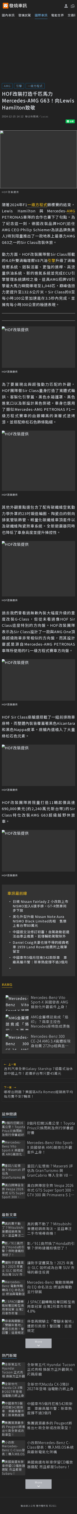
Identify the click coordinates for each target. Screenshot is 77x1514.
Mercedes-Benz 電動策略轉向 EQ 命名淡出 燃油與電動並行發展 (50, 1287)
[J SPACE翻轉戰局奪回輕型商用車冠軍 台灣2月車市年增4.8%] (13, 1307)
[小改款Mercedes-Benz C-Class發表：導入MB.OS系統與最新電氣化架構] (13, 1448)
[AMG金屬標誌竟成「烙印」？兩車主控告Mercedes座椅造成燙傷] (17, 1022)
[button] (72, 5)
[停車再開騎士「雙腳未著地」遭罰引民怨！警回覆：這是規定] (13, 1327)
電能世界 (57, 15)
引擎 (19, 86)
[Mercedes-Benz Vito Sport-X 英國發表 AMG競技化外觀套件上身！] (17, 1003)
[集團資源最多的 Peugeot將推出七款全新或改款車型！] (13, 1428)
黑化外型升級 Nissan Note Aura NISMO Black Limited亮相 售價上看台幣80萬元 (40, 921)
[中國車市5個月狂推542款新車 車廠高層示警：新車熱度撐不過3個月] (13, 1409)
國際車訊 (41, 15)
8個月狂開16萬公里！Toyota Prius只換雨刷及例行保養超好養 (51, 1128)
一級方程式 (35, 86)
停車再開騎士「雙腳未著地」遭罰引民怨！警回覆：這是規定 (50, 1326)
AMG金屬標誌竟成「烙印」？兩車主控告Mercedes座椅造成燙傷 (50, 1022)
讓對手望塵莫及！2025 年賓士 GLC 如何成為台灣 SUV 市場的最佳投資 (51, 1267)
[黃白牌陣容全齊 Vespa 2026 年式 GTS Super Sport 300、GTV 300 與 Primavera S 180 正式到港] (13, 1191)
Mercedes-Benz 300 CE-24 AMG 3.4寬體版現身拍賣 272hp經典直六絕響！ (51, 1041)
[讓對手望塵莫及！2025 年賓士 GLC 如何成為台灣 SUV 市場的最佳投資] (13, 1268)
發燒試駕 (24, 15)
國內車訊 (8, 15)
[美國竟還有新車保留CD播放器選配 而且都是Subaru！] (13, 1467)
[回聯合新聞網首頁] (5, 5)
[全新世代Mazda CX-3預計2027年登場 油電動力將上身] (13, 1390)
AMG (7, 86)
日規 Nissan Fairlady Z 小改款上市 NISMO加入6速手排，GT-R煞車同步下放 (41, 905)
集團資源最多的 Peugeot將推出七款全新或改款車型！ (49, 1425)
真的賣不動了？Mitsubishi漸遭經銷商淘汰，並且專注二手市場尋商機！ (49, 1228)
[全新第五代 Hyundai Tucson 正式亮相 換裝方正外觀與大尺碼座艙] (13, 1370)
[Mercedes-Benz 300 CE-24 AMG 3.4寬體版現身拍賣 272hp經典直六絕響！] (17, 1042)
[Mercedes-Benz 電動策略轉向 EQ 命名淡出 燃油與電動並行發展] (13, 1288)
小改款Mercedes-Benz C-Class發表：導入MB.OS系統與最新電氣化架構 (50, 1447)
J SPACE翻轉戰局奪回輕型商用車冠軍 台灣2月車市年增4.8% (51, 1306)
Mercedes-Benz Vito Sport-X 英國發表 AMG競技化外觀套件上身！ (49, 1002)
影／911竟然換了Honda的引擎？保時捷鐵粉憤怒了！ (51, 1245)
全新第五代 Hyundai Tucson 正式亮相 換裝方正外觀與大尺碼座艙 (51, 1369)
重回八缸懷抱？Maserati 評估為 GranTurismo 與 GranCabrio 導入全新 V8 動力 (50, 1171)
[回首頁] (18, 5)
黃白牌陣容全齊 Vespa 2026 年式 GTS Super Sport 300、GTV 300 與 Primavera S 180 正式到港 (51, 1190)
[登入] (66, 6)
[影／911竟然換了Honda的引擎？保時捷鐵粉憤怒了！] (13, 1249)
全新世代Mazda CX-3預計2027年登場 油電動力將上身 (50, 1386)
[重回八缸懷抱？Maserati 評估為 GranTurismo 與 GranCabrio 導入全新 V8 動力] (13, 1171)
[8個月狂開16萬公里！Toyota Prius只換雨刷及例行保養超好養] (13, 1129)
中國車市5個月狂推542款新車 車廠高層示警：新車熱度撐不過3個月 (40, 959)
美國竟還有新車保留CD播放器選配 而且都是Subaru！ (50, 1464)
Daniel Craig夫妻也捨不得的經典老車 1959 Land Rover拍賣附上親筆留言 (41, 946)
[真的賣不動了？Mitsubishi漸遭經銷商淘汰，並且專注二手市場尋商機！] (13, 1229)
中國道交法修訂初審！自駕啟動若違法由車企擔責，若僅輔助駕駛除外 (41, 934)
